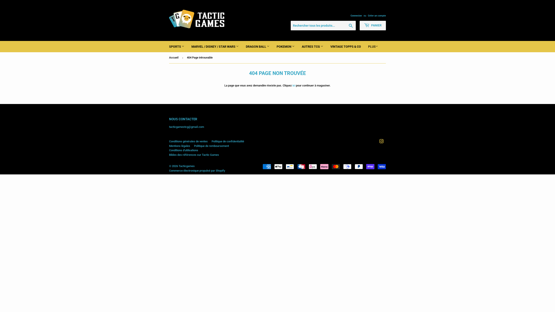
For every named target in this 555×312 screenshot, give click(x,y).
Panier (376, 25)
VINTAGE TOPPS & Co (345, 46)
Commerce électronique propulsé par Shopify (197, 170)
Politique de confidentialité (228, 141)
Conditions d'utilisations (183, 150)
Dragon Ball (256, 46)
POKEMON (284, 46)
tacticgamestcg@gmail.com (186, 126)
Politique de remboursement (211, 146)
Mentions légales (179, 146)
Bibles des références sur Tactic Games (194, 154)
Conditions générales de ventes (188, 141)
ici (293, 85)
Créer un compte (377, 15)
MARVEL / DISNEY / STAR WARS (213, 46)
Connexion (356, 15)
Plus (371, 46)
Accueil (173, 57)
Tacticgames (187, 166)
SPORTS (175, 46)
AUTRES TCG (311, 46)
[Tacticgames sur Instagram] (381, 142)
